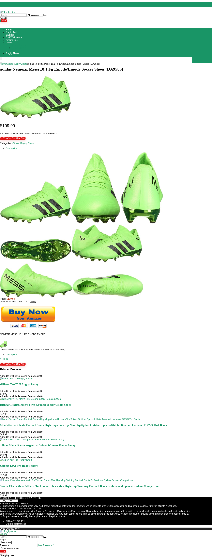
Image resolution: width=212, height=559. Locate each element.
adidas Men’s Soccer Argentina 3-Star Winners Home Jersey (37, 445)
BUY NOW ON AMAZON (13, 138)
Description (11, 148)
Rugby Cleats (19, 45)
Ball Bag (10, 35)
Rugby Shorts (19, 50)
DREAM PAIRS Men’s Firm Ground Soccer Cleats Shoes (35, 404)
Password (5, 545)
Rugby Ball (11, 32)
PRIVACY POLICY (15, 521)
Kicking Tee (12, 40)
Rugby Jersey (19, 48)
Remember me (11, 548)
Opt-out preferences (16, 524)
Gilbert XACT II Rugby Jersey (19, 384)
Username (5, 542)
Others (9, 42)
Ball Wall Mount (14, 37)
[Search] (45, 15)
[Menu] (1, 58)
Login (3, 551)
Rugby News (12, 53)
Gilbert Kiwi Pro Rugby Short (19, 465)
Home (9, 29)
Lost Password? (46, 545)
